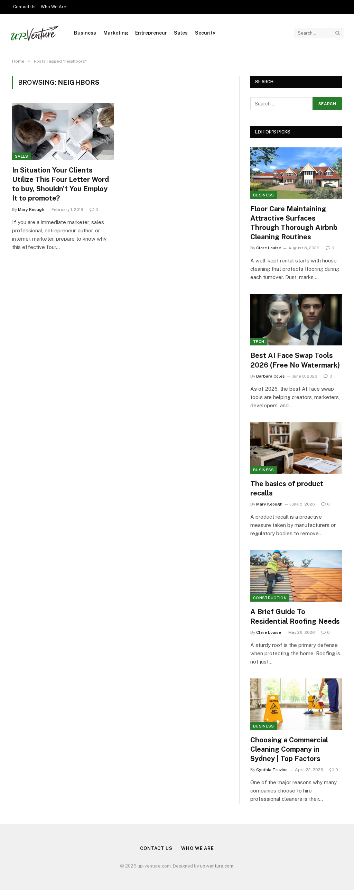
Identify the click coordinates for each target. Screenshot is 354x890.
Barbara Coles (270, 376)
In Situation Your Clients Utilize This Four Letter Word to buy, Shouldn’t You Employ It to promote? (60, 184)
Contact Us (24, 6)
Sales (181, 33)
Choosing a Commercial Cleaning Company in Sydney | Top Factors (289, 749)
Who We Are (53, 6)
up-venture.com (216, 866)
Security (205, 33)
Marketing (115, 33)
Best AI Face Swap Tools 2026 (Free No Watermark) (295, 360)
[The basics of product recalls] (296, 448)
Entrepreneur (151, 33)
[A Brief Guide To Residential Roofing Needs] (296, 576)
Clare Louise (268, 247)
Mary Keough (31, 209)
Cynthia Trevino (272, 769)
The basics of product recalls (286, 488)
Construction (270, 598)
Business (85, 33)
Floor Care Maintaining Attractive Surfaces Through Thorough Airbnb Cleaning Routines (293, 223)
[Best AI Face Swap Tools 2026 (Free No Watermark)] (296, 319)
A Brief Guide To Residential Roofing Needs (295, 616)
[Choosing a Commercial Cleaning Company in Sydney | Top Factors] (296, 704)
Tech (258, 342)
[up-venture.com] (34, 33)
